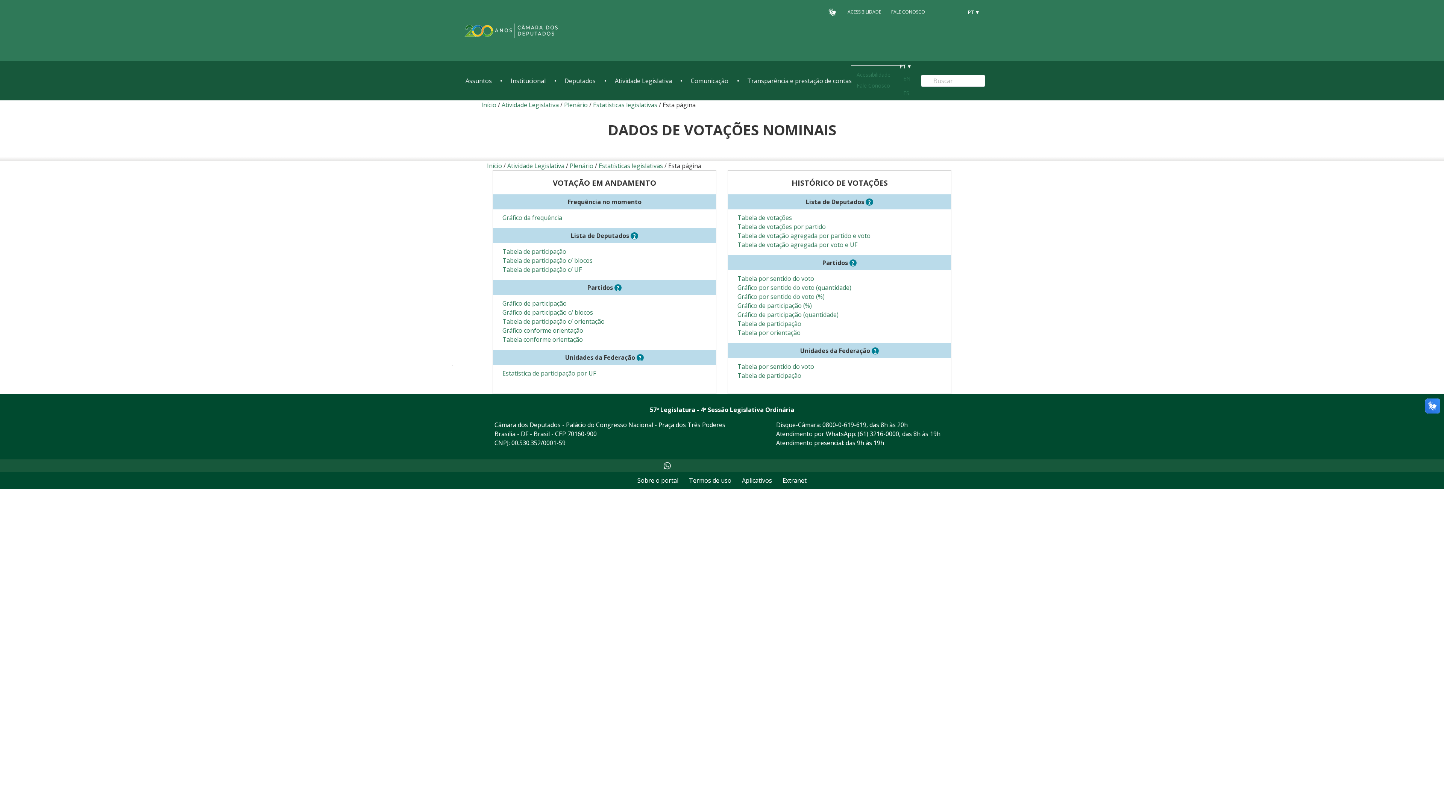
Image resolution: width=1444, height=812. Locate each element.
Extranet (795, 480)
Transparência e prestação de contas (799, 81)
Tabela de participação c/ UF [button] (542, 269)
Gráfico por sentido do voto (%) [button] (781, 296)
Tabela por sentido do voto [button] (775, 278)
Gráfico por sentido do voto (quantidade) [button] (794, 287)
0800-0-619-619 (844, 425)
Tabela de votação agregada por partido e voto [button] (804, 236)
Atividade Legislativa (643, 81)
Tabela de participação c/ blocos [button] (547, 260)
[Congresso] (940, 11)
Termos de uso (710, 480)
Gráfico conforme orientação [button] (542, 330)
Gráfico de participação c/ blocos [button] (547, 312)
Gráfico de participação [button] (534, 303)
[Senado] (954, 11)
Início (488, 105)
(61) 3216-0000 (878, 434)
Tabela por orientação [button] (769, 333)
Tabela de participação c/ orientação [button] (553, 321)
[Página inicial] (511, 30)
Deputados (580, 81)
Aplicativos (757, 480)
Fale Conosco (908, 12)
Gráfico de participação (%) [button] (774, 305)
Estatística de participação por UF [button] (549, 373)
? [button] (635, 235)
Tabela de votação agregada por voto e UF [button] (797, 245)
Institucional (528, 81)
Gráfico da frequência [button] (532, 218)
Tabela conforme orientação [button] (542, 339)
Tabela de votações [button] (764, 218)
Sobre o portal (657, 480)
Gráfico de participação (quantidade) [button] (788, 315)
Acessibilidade (864, 12)
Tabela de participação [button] (534, 251)
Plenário (576, 105)
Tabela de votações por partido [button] (781, 227)
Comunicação (709, 81)
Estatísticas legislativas (625, 105)
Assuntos (479, 81)
